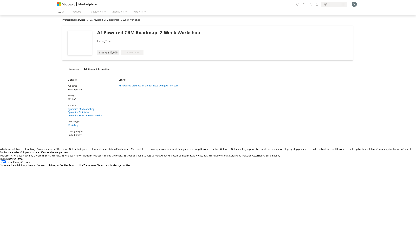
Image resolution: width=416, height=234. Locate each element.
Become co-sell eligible (349, 149)
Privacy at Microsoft (206, 155)
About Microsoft (169, 155)
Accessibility (258, 155)
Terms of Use (76, 165)
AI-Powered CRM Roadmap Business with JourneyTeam (148, 85)
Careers (156, 155)
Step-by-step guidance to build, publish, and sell (310, 149)
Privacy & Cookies (58, 165)
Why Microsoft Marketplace (15, 149)
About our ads (104, 165)
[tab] (75, 69)
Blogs (33, 149)
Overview (74, 69)
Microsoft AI (6, 155)
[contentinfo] (88, 20)
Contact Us (42, 165)
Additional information (97, 69)
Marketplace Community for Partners (382, 149)
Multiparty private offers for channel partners (44, 152)
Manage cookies (121, 165)
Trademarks (90, 165)
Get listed (225, 149)
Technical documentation (102, 149)
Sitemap (31, 165)
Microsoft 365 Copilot (123, 155)
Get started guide (78, 149)
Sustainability (273, 155)
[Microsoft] (66, 4)
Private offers (123, 149)
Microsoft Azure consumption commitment (154, 149)
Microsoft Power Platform (78, 155)
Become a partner (210, 149)
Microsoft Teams (102, 155)
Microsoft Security (23, 155)
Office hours (61, 149)
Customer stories (46, 149)
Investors (222, 155)
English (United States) (12, 158)
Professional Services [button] (73, 19)
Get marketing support (243, 149)
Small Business (143, 155)
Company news (187, 155)
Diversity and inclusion (239, 155)
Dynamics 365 (41, 155)
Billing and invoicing (189, 149)
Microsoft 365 (56, 155)
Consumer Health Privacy (13, 165)
